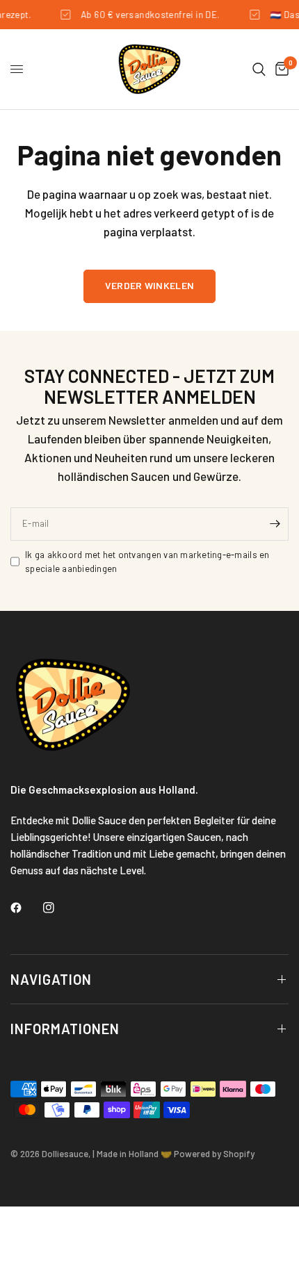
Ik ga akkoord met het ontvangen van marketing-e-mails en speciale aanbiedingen (147, 562)
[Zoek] (259, 69)
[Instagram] (58, 907)
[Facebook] (25, 907)
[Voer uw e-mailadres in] (275, 524)
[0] (279, 69)
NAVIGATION (51, 979)
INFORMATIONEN (65, 1028)
